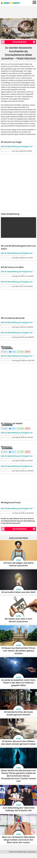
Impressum (31, 852)
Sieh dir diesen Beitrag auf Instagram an (17, 146)
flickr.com (9, 348)
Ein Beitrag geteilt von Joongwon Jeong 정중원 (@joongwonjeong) (17, 149)
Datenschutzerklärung (17, 852)
